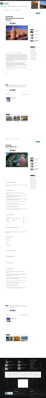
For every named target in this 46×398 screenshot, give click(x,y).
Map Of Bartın (34, 52)
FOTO (38, 397)
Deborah (31, 54)
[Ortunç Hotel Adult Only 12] (19, 365)
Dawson (31, 59)
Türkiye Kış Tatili (35, 37)
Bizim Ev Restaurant (34, 6)
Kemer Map (34, 53)
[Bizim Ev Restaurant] (34, 5)
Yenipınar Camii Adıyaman (8, 121)
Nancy (31, 48)
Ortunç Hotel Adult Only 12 (24, 364)
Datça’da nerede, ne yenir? (37, 34)
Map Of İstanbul (35, 54)
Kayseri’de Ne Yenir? (36, 31)
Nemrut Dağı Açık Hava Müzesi (9, 69)
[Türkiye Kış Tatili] (31, 38)
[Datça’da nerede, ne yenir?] (31, 35)
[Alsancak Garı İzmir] (19, 369)
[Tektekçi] (19, 362)
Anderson (31, 53)
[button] (29, 6)
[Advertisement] (21, 3)
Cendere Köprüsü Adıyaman (24, 121)
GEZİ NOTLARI (36, 397)
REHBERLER (33, 397)
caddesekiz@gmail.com (18, 394)
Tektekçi (22, 361)
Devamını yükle (35, 43)
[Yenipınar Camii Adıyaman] (9, 118)
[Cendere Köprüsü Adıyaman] (24, 118)
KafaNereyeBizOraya (34, 7)
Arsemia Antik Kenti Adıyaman (16, 121)
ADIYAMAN (11, 10)
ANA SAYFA (31, 397)
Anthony (31, 52)
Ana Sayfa (6, 10)
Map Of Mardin (34, 59)
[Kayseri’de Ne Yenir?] (31, 32)
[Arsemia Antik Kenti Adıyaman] (17, 118)
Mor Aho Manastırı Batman (25, 94)
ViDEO (40, 397)
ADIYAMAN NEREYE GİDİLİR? (17, 10)
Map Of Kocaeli (34, 48)
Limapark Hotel (42, 6)
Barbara (31, 58)
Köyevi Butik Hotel (8, 94)
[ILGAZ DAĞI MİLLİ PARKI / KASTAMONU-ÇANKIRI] (31, 41)
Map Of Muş (34, 58)
